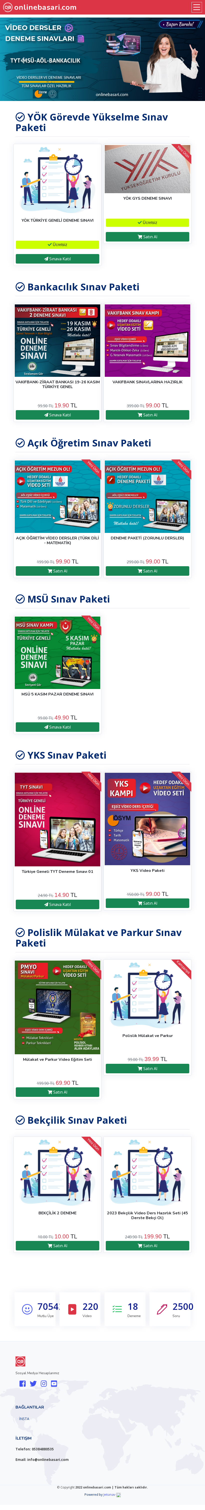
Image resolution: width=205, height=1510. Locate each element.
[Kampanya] (147, 995)
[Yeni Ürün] (147, 168)
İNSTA (24, 1419)
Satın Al (149, 237)
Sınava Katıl (59, 259)
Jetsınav (110, 1494)
